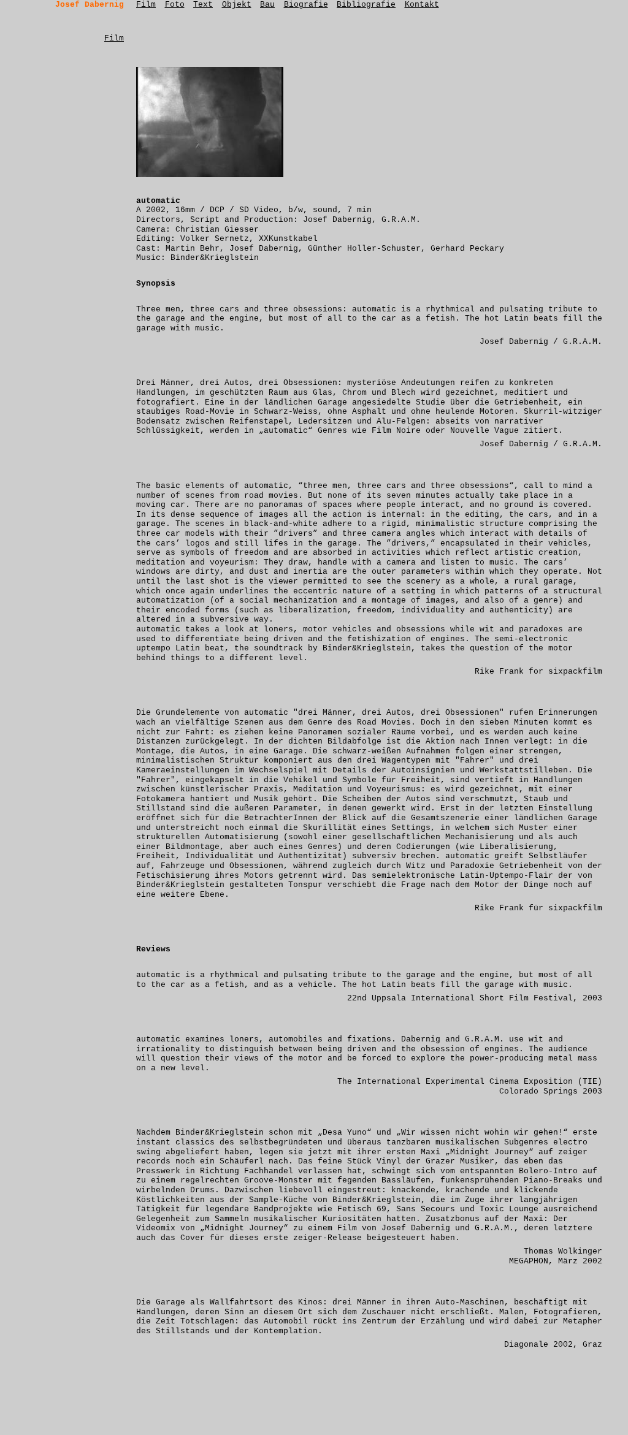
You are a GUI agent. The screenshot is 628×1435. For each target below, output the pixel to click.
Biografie (306, 4)
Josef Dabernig (89, 4)
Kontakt (422, 4)
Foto (175, 4)
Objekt (236, 4)
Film (146, 4)
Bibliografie (366, 4)
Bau (267, 4)
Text (203, 4)
